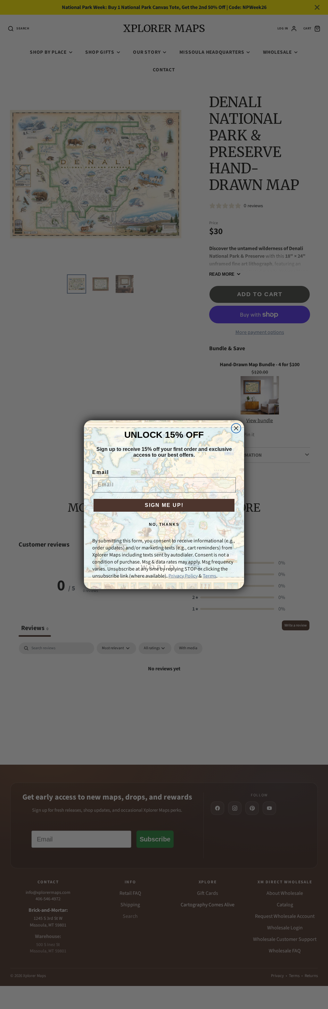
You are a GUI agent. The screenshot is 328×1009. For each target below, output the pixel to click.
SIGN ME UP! (164, 505)
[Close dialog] (236, 428)
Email (100, 472)
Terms (209, 575)
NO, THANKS (164, 524)
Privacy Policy (183, 575)
